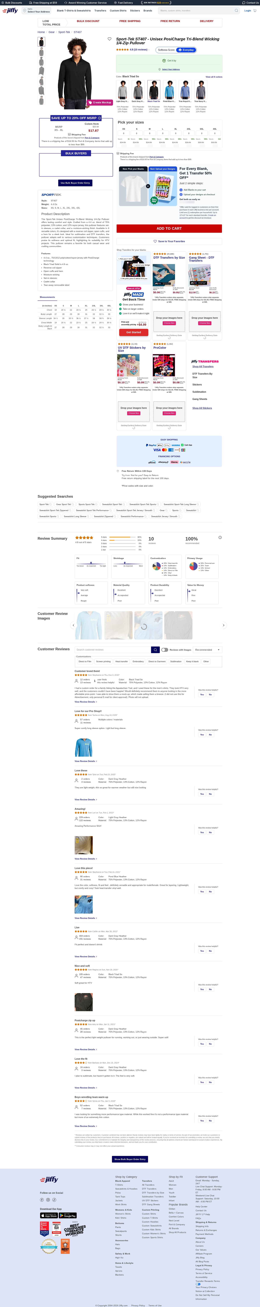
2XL (189, 129)
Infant (172, 1200)
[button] (75, 73)
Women (172, 1185)
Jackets (119, 1200)
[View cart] (255, 10)
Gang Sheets (199, 399)
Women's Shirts (123, 1214)
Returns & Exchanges (206, 1230)
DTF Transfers (149, 1189)
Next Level (174, 1220)
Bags (117, 1248)
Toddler (172, 1196)
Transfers (100, 10)
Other (206, 661)
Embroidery (138, 661)
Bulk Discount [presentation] (88, 21)
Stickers (135, 10)
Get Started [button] (133, 332)
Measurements (47, 297)
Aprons (118, 1271)
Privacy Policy (202, 1269)
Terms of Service (204, 1273)
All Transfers (148, 1185)
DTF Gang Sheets (151, 1204)
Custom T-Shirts (150, 1218)
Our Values (201, 1250)
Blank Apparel (122, 1181)
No (210, 694)
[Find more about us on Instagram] (48, 1200)
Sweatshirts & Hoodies (126, 1189)
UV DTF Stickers (150, 1200)
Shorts (118, 1235)
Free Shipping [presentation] (130, 21)
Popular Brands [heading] (178, 1204)
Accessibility (201, 1277)
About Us (200, 1242)
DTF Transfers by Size (153, 1192)
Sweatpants (121, 1231)
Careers (200, 1246)
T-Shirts (119, 1185)
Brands (148, 10)
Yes (202, 694)
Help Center (201, 1206)
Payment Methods (205, 1234)
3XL (202, 129)
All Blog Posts (202, 1261)
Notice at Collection (205, 1291)
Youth (171, 1192)
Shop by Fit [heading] (176, 1176)
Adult (171, 1181)
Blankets (119, 1275)
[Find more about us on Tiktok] (54, 1200)
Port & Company (157, 157)
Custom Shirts (118, 10)
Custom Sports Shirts (152, 1237)
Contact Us (201, 1210)
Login (248, 10)
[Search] (236, 10)
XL (175, 129)
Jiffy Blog (200, 1257)
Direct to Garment (157, 661)
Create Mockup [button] (102, 102)
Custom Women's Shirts (154, 1233)
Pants (118, 1227)
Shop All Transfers (203, 366)
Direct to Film (85, 661)
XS (123, 129)
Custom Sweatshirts (152, 1225)
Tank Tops (120, 1196)
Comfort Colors (176, 1216)
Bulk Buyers (76, 153)
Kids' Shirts (120, 1218)
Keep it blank (192, 661)
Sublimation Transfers (153, 1196)
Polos (118, 1192)
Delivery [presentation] (207, 21)
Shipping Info (202, 1226)
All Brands (174, 1228)
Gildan (172, 1209)
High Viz (119, 1257)
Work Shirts (121, 1204)
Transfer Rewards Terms (208, 1281)
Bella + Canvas (176, 1213)
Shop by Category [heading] (126, 1176)
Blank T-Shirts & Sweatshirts (74, 10)
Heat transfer (121, 661)
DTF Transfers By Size (202, 376)
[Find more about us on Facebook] (42, 1200)
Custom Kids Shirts (151, 1229)
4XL (215, 129)
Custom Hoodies (150, 1222)
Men (171, 1189)
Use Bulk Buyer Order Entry (75, 183)
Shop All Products (177, 1232)
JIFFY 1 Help (203, 1214)
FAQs (198, 1218)
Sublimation (199, 392)
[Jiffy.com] (10, 10)
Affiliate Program (204, 1253)
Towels (118, 1267)
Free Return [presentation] (170, 21)
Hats (117, 1244)
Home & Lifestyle (124, 1263)
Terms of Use (155, 1305)
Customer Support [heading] (207, 1176)
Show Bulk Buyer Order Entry (130, 1159)
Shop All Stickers (202, 408)
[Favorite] (109, 39)
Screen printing (103, 661)
